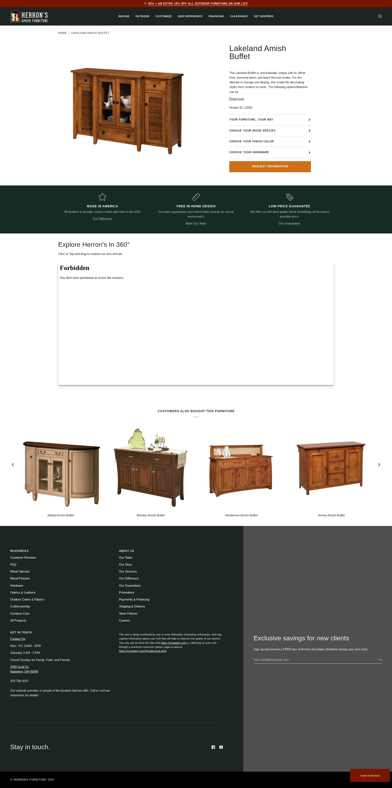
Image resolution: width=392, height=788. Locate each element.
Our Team (125, 557)
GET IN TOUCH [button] (21, 632)
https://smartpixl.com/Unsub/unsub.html (142, 651)
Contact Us (17, 639)
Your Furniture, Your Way (251, 119)
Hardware (16, 585)
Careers (124, 620)
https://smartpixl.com (174, 642)
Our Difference (102, 218)
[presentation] (13, 464)
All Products (18, 620)
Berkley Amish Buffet (151, 515)
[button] (124, 16)
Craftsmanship (20, 606)
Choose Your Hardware (249, 152)
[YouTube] (221, 747)
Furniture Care (19, 613)
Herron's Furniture (30, 779)
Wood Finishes (20, 578)
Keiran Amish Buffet (331, 515)
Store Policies (128, 613)
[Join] (376, 659)
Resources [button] (19, 550)
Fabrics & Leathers (23, 592)
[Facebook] (213, 747)
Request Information (270, 166)
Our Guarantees (289, 223)
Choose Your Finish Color (251, 141)
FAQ (13, 564)
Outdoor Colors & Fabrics (27, 599)
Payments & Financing (134, 599)
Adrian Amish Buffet (60, 515)
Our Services (128, 571)
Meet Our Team (196, 223)
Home (62, 33)
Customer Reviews (23, 557)
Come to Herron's (370, 775)
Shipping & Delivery (132, 606)
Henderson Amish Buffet (241, 515)
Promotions (126, 592)
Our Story (125, 564)
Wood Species (20, 571)
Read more (236, 98)
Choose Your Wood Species (252, 130)
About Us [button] (126, 550)
